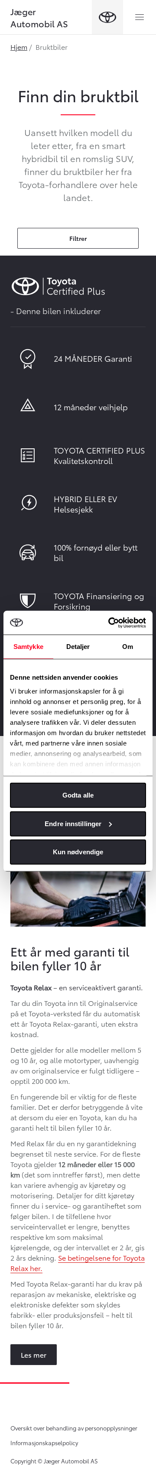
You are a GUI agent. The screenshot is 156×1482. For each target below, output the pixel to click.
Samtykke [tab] (28, 646)
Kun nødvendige (78, 852)
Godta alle (78, 795)
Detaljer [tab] (78, 646)
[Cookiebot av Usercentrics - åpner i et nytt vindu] (110, 622)
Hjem (18, 47)
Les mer (33, 1354)
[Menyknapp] (139, 17)
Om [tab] (127, 646)
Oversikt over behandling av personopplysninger (73, 1428)
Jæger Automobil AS (39, 17)
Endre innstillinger (73, 823)
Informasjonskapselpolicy (44, 1442)
